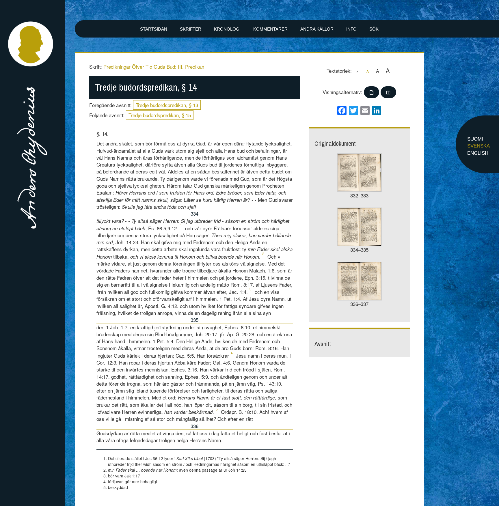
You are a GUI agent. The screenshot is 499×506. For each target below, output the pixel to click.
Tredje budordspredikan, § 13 (167, 105)
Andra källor (317, 29)
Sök (374, 29)
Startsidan (153, 29)
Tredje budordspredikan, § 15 (160, 115)
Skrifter (190, 29)
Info (351, 29)
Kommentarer (270, 29)
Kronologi (227, 29)
